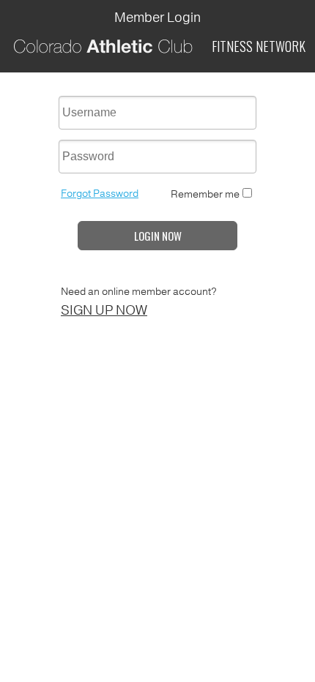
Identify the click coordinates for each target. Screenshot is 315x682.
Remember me (205, 194)
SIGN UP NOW (104, 310)
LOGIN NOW (158, 236)
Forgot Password (99, 194)
